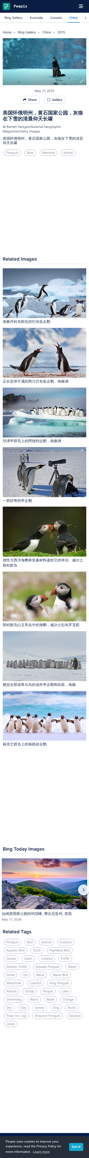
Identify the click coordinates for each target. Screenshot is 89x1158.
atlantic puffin (16, 967)
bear (30, 152)
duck (37, 950)
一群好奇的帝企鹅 (17, 500)
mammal (48, 152)
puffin (65, 958)
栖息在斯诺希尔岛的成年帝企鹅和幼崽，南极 (39, 684)
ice (25, 975)
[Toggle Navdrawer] (81, 6)
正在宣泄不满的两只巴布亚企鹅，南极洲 (35, 381)
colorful (35, 983)
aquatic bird (15, 950)
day (23, 1007)
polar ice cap (16, 1016)
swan (28, 958)
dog (56, 1007)
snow (10, 975)
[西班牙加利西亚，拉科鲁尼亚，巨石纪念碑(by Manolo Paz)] (7, 62)
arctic (72, 1007)
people (48, 991)
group (29, 991)
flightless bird (59, 950)
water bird (60, 975)
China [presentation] (73, 18)
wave (40, 975)
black (34, 999)
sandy (39, 1007)
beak (50, 999)
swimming (14, 999)
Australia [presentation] (36, 18)
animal (68, 152)
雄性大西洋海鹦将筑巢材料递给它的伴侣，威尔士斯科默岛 (43, 563)
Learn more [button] (41, 1151)
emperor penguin (47, 1016)
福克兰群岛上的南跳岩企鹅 (25, 744)
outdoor (66, 942)
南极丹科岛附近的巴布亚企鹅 (26, 321)
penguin (12, 152)
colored (46, 958)
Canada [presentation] (56, 18)
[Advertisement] (44, 208)
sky (9, 1007)
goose (11, 958)
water (72, 967)
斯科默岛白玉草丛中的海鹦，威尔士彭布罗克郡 (41, 625)
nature (11, 991)
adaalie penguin (48, 967)
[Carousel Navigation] (44, 893)
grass (10, 1024)
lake (65, 991)
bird (30, 942)
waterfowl (13, 983)
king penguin (59, 983)
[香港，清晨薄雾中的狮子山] (82, 62)
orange (68, 999)
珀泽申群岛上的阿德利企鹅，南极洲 (32, 440)
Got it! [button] (76, 1146)
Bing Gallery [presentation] (13, 18)
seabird (75, 1016)
